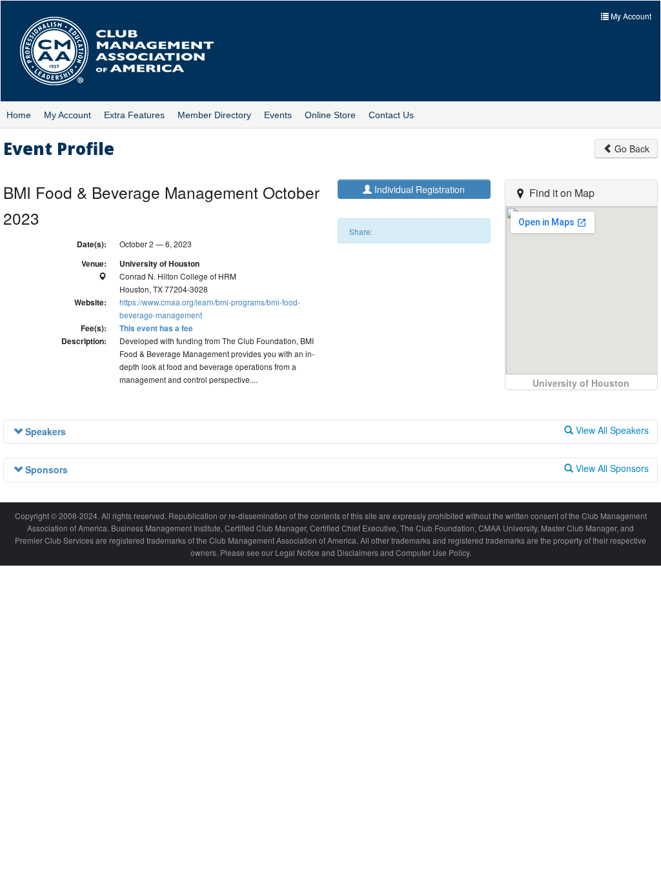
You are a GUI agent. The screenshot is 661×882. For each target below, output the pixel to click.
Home (18, 115)
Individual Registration (418, 189)
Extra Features (134, 115)
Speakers (44, 431)
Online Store (330, 115)
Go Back (630, 148)
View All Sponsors (611, 468)
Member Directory (214, 115)
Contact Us (391, 115)
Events (278, 115)
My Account (67, 115)
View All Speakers (611, 430)
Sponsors (45, 469)
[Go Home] (126, 51)
